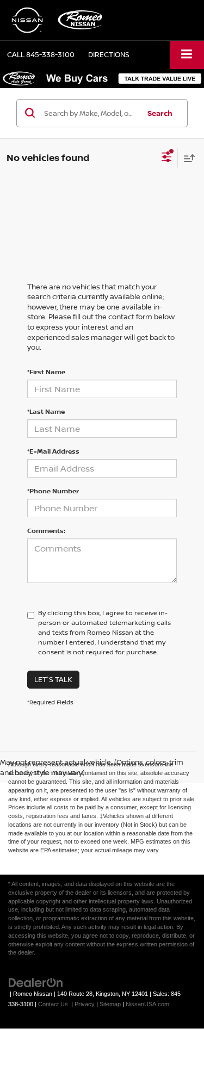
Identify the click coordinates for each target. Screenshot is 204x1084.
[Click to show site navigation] (187, 55)
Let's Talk (53, 679)
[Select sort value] (186, 158)
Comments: (46, 530)
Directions (108, 54)
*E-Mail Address (53, 451)
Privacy (85, 1004)
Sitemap (110, 1004)
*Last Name (46, 411)
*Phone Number (53, 490)
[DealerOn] (36, 982)
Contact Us (53, 1004)
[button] (41, 54)
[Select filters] (167, 158)
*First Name (46, 371)
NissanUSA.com (147, 1004)
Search (159, 113)
